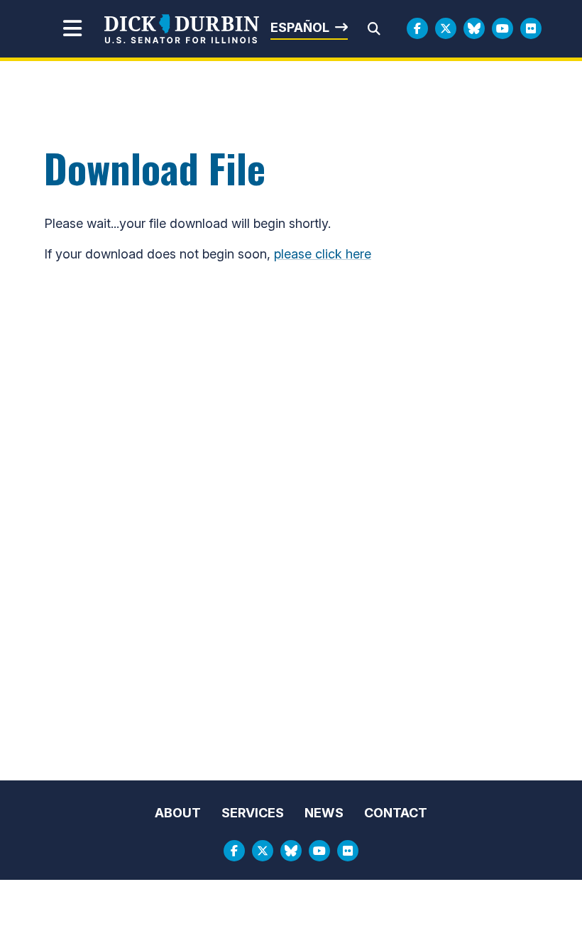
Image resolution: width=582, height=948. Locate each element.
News (324, 812)
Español (299, 27)
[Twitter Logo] (445, 28)
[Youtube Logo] (502, 28)
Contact (395, 812)
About (178, 812)
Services (252, 812)
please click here (322, 253)
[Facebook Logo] (417, 28)
